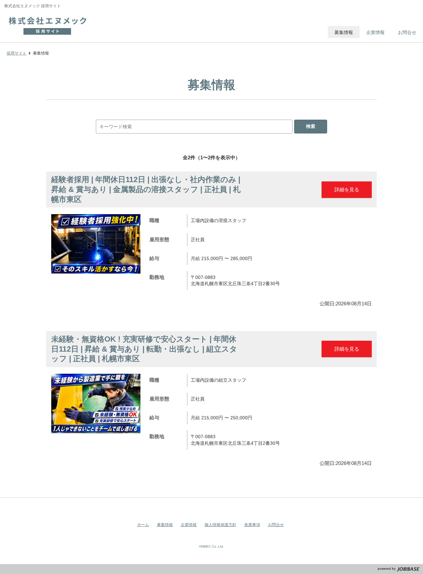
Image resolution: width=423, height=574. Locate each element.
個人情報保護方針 (220, 524)
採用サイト (16, 53)
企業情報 (189, 524)
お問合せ (276, 524)
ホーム (143, 524)
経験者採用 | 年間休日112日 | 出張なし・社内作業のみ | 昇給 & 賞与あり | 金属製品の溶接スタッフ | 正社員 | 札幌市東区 (146, 189)
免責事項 (252, 524)
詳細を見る (346, 189)
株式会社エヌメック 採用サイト (50, 25)
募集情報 (165, 524)
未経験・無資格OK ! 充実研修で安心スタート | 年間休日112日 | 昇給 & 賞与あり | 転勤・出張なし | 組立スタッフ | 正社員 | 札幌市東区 (144, 349)
